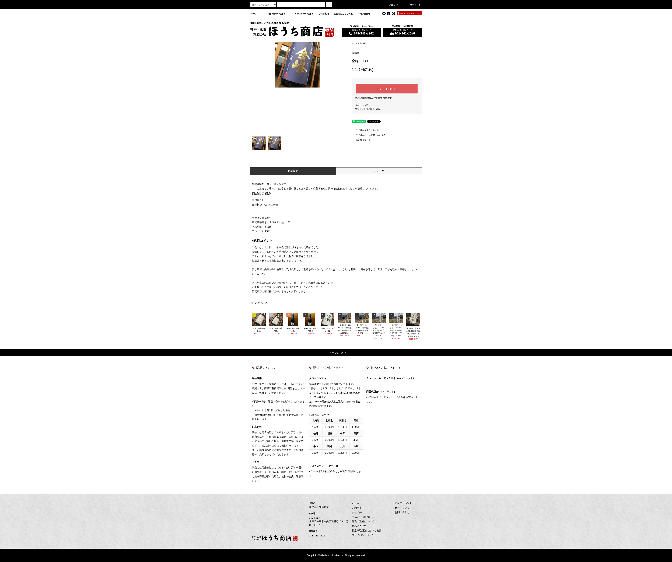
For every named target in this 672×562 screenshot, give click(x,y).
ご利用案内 (323, 13)
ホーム (254, 13)
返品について (361, 105)
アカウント (394, 5)
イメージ (378, 171)
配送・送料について (363, 521)
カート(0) (415, 5)
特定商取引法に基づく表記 (367, 109)
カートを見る (402, 507)
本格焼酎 (363, 43)
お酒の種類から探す (276, 13)
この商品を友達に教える (367, 130)
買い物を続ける (363, 140)
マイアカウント (403, 503)
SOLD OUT (386, 88)
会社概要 (357, 512)
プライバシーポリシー (364, 535)
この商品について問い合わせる (370, 135)
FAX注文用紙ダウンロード (410, 13)
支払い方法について (363, 516)
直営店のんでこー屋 (343, 13)
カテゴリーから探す (304, 13)
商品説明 (293, 171)
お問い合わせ (364, 13)
